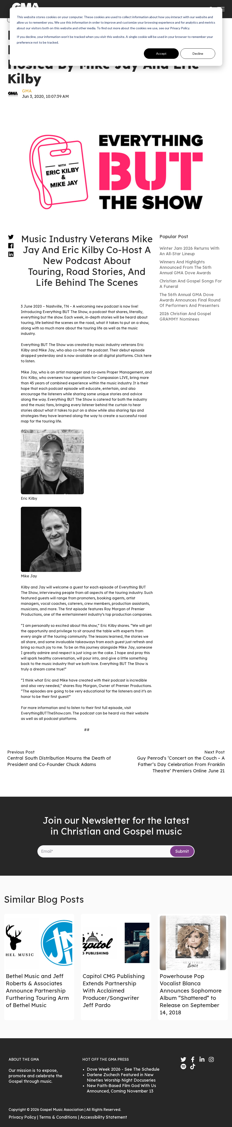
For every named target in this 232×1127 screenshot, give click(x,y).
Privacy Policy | (24, 1117)
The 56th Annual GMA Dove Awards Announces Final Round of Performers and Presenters (190, 300)
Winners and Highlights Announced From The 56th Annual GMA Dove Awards (185, 267)
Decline (198, 53)
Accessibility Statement (103, 1117)
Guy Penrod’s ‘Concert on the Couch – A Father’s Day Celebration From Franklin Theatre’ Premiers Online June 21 (181, 764)
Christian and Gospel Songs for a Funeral (191, 283)
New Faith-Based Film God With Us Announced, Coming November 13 (121, 1088)
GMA (27, 91)
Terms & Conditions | (59, 1117)
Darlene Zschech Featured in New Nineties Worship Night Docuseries (121, 1077)
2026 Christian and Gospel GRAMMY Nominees (185, 316)
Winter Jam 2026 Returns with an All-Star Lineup (189, 251)
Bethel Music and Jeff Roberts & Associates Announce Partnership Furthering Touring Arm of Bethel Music (37, 990)
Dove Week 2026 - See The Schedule (123, 1069)
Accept (161, 53)
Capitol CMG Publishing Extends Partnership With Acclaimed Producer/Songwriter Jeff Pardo (114, 990)
